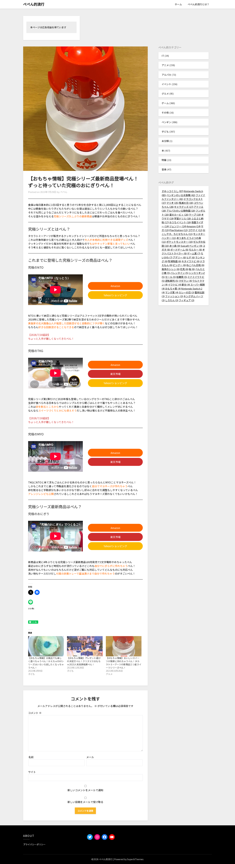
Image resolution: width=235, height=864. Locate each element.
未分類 (165, 141)
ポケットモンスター (179, 241)
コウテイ (195, 230)
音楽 (164, 169)
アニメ (165, 65)
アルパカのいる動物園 (180, 210)
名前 (31, 757)
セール (170, 277)
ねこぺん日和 (195, 265)
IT (163, 55)
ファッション (174, 296)
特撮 (164, 160)
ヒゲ (190, 257)
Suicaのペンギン (191, 245)
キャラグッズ (183, 206)
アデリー (179, 257)
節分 (186, 284)
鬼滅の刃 (186, 202)
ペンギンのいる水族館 (180, 195)
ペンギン (166, 122)
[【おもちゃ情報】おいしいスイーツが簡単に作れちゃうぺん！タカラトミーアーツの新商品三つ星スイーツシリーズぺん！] (123, 646)
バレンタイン (179, 273)
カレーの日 (186, 292)
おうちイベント (180, 222)
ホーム (178, 4)
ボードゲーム (179, 249)
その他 (165, 112)
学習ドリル (182, 218)
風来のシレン (171, 269)
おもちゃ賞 (173, 288)
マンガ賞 (171, 292)
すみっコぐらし (172, 191)
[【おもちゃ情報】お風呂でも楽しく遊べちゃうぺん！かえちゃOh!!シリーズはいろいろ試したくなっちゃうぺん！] (46, 646)
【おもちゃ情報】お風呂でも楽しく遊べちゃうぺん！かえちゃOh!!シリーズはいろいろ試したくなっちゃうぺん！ (46, 662)
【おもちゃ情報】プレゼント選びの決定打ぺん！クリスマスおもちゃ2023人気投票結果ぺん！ (84, 661)
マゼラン (185, 280)
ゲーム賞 (193, 253)
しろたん (171, 300)
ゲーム (165, 103)
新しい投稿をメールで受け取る (85, 802)
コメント (35, 713)
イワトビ (174, 284)
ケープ (195, 214)
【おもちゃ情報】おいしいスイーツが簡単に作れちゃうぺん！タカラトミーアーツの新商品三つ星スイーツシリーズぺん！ (123, 662)
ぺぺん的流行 (33, 4)
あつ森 (174, 245)
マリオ (172, 202)
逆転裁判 (171, 280)
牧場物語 (174, 261)
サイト (32, 772)
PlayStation (178, 230)
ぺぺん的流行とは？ (198, 4)
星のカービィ (178, 214)
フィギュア (186, 300)
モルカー (195, 249)
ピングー (179, 265)
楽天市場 (115, 374)
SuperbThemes (135, 859)
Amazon (115, 286)
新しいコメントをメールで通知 (85, 790)
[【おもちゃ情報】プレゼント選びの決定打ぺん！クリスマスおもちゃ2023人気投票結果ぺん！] (85, 646)
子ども (165, 131)
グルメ (165, 93)
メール (90, 757)
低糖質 (181, 277)
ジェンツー (177, 226)
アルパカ (166, 74)
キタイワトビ (191, 261)
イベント (166, 84)
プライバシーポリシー (34, 844)
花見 (184, 269)
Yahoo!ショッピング (115, 295)
